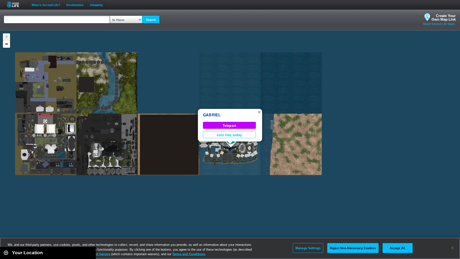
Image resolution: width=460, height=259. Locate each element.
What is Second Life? (46, 4)
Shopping (96, 4)
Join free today (229, 134)
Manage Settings (308, 248)
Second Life (16, 4)
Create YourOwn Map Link (443, 17)
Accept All (397, 248)
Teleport (229, 125)
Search (151, 20)
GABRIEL (212, 115)
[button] (259, 112)
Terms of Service (97, 254)
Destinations (75, 4)
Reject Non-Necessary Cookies (353, 248)
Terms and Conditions (188, 254)
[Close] (452, 248)
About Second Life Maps (439, 24)
